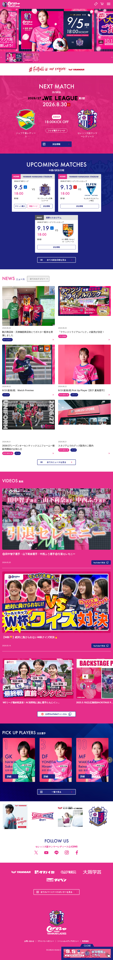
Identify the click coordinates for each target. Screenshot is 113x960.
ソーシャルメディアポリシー (68, 941)
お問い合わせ (29, 941)
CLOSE (87, 945)
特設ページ (33, 206)
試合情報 (46, 206)
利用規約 (85, 941)
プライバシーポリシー (45, 941)
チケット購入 (20, 206)
